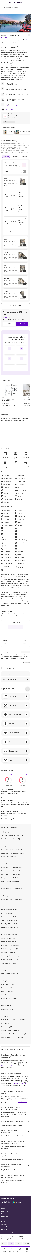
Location (25, 43)
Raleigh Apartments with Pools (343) (11, 874)
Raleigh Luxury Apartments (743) (10, 885)
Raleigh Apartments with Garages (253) (12, 867)
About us (3, 1206)
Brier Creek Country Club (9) (9, 998)
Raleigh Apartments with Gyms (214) (11, 871)
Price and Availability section (9, 1066)
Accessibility (4, 1226)
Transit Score (22, 775)
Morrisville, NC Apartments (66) (10, 949)
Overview (4, 43)
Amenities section (22, 1102)
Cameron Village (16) (7, 991)
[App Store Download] (6, 1203)
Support (3, 1213)
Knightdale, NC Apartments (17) (10, 913)
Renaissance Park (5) (7, 1009)
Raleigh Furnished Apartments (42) (11, 881)
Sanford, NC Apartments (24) (9, 952)
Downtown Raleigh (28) (7, 984)
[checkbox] (9, 350)
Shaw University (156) (7, 1023)
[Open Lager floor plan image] (22, 268)
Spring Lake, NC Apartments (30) (10, 945)
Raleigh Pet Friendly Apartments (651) (11, 888)
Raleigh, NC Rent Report (20, 1084)
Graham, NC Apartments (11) (9, 938)
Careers (3, 1208)
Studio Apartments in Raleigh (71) (10, 839)
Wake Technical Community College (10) (12, 1037)
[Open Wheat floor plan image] (22, 281)
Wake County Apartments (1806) (10, 973)
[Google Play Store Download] (17, 1203)
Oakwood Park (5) (6, 1005)
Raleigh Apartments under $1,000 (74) (11, 849)
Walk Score (7, 775)
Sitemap (3, 1221)
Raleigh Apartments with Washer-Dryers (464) (13, 878)
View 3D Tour (9, 109)
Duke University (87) (6, 1027)
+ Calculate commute (11, 106)
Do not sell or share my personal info (10, 1232)
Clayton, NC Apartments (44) (9, 934)
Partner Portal (4, 1229)
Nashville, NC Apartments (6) (9, 924)
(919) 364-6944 (5, 37)
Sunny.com (4, 1224)
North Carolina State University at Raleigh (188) (14, 1020)
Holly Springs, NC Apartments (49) (10, 931)
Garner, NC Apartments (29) (9, 909)
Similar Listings (17, 43)
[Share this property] (29, 35)
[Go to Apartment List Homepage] (15, 2)
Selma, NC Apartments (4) (8, 942)
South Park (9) (5, 995)
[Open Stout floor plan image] (22, 255)
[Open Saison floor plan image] (22, 294)
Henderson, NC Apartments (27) (10, 927)
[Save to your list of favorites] (28, 17)
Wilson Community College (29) (10, 1030)
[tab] (6, 156)
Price (10, 43)
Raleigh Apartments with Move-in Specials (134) (14, 853)
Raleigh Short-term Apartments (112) (11, 899)
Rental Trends (4, 1211)
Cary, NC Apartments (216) (8, 917)
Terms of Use (4, 1219)
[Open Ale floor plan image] (22, 181)
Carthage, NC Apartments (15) (9, 959)
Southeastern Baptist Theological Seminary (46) (14, 1034)
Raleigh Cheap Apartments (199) (10, 856)
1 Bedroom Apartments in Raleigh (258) (12, 835)
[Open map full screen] (27, 689)
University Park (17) (6, 988)
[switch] (23, 171)
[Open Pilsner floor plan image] (22, 242)
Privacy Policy (4, 1216)
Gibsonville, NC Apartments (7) (9, 963)
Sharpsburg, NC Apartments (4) (10, 956)
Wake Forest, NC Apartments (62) (10, 920)
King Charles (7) (5, 1002)
